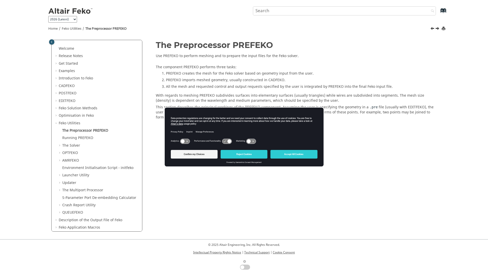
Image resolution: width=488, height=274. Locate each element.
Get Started (68, 63)
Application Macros (79, 227)
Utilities (71, 28)
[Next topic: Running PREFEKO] (438, 29)
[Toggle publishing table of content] (51, 42)
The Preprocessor (106, 28)
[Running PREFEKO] (438, 29)
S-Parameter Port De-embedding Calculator (99, 197)
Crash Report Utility (79, 205)
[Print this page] (444, 28)
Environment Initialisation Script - (97, 167)
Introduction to (76, 78)
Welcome (66, 48)
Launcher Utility (75, 175)
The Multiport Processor (82, 190)
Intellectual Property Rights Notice (217, 252)
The (71, 145)
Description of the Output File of (90, 220)
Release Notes (71, 56)
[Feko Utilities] (433, 29)
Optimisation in (76, 115)
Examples (67, 71)
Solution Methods (78, 108)
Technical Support (257, 252)
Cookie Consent (284, 252)
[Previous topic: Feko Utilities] (433, 29)
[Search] (431, 11)
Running (77, 138)
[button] (57, 48)
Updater (69, 182)
